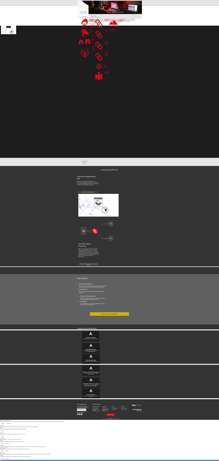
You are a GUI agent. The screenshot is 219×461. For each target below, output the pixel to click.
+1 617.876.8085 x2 (114, 408)
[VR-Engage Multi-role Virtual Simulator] (85, 33)
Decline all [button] (9, 423)
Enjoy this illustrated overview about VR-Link (88, 264)
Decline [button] (7, 443)
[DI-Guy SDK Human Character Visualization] (99, 76)
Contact (84, 163)
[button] (215, 457)
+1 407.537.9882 (104, 408)
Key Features (85, 161)
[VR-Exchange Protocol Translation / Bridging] (99, 45)
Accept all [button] (3, 423)
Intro (85, 160)
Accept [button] (2, 431)
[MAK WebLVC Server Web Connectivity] (99, 66)
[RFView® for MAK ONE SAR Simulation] (85, 53)
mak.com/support (124, 408)
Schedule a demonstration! (88, 192)
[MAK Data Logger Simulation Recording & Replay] (98, 56)
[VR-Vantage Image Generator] (81, 42)
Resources (84, 162)
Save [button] (1, 460)
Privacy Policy (110, 418)
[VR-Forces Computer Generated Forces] (85, 23)
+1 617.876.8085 (95, 408)
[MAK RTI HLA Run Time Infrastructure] (99, 34)
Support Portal (123, 409)
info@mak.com (114, 409)
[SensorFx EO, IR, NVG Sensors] (87, 41)
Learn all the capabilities (109, 314)
